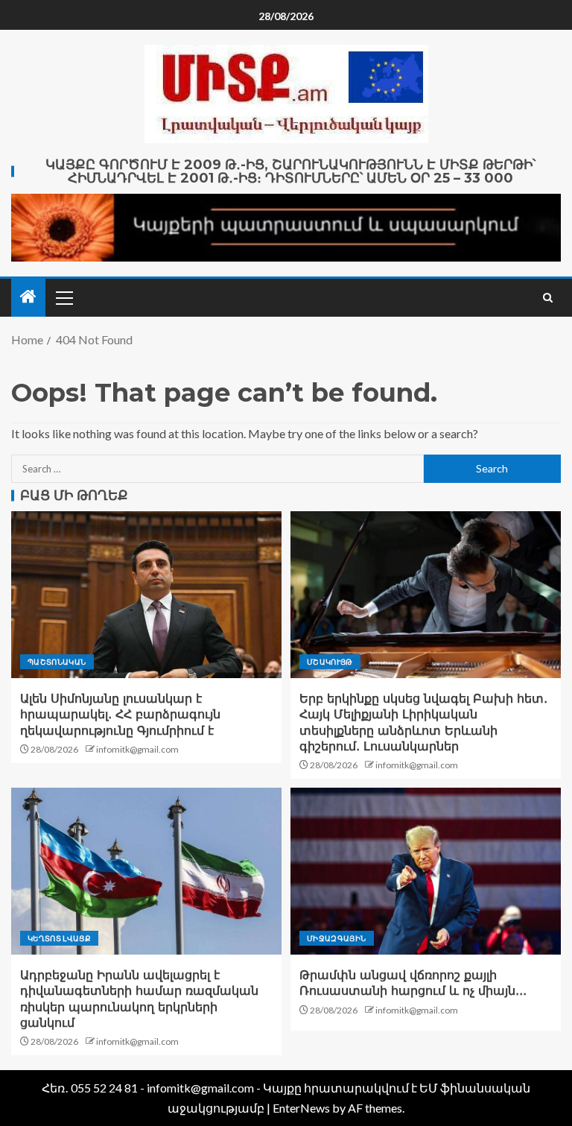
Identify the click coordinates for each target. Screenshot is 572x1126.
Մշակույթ (330, 661)
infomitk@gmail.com (137, 749)
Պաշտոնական (57, 661)
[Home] (28, 297)
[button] (63, 297)
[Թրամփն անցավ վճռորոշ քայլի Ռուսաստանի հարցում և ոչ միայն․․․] (425, 871)
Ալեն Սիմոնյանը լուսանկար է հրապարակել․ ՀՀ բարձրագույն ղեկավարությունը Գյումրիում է (120, 715)
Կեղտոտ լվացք (59, 938)
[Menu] (63, 297)
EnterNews (301, 1108)
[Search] (547, 297)
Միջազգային (336, 938)
